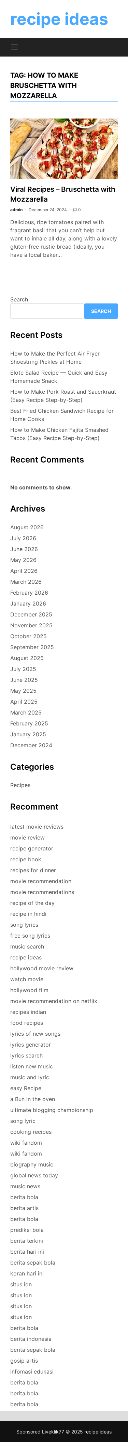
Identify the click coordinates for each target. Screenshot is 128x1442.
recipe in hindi (28, 913)
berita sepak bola (32, 1262)
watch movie (26, 979)
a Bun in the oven (32, 1099)
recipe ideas (59, 19)
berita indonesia (31, 1338)
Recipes (20, 785)
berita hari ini (27, 1251)
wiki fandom (26, 1142)
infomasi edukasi (32, 1371)
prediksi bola (27, 1229)
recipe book (25, 859)
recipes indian (28, 1011)
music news (25, 1186)
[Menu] (14, 47)
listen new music (31, 1066)
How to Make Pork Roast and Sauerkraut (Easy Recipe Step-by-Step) (63, 395)
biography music (31, 1164)
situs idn (21, 1284)
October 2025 (28, 636)
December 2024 (31, 745)
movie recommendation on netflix (53, 1001)
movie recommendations (42, 892)
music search (27, 946)
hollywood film (29, 990)
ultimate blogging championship (51, 1110)
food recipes (26, 1022)
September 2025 (32, 647)
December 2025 (31, 614)
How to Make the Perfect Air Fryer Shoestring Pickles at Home (55, 357)
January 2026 (28, 603)
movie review (27, 837)
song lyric (22, 1120)
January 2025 (28, 734)
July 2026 (23, 538)
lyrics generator (30, 1044)
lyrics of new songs (35, 1033)
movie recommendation (40, 881)
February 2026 (29, 592)
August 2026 (27, 527)
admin (16, 209)
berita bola (24, 1197)
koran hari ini (27, 1273)
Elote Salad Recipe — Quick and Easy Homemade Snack (59, 376)
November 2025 (31, 625)
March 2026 (26, 581)
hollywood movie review (41, 968)
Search (19, 299)
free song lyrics (30, 935)
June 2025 (24, 679)
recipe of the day (32, 902)
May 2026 (23, 560)
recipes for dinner (33, 870)
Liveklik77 (53, 1432)
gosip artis (24, 1360)
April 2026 (24, 570)
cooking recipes (31, 1131)
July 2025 (23, 668)
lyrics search (26, 1055)
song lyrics (24, 924)
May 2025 (23, 690)
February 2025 (29, 723)
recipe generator (31, 848)
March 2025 (26, 712)
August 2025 (27, 658)
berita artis (24, 1208)
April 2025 (24, 701)
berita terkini (26, 1240)
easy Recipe (25, 1088)
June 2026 (24, 549)
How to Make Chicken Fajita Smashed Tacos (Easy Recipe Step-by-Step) (59, 433)
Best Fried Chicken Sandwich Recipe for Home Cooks (62, 414)
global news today (34, 1175)
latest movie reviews (36, 826)
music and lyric (29, 1077)
